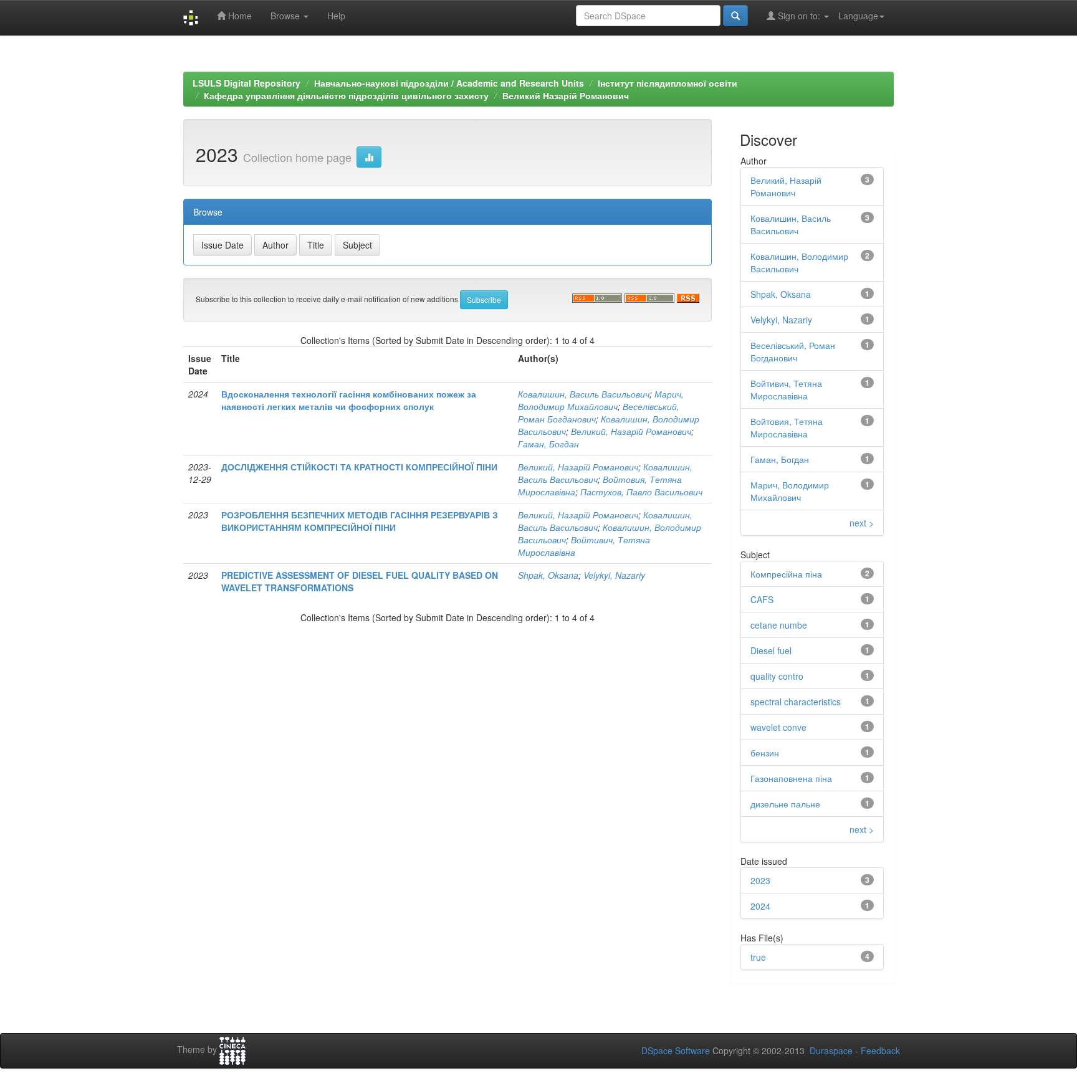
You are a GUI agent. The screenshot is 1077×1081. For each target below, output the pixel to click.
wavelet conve (778, 727)
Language (858, 15)
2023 (760, 880)
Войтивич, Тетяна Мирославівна (786, 389)
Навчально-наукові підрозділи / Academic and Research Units (449, 83)
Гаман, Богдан (548, 443)
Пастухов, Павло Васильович (641, 491)
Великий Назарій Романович (565, 95)
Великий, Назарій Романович (631, 431)
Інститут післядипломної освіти (667, 83)
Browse (286, 15)
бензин (764, 752)
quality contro (776, 676)
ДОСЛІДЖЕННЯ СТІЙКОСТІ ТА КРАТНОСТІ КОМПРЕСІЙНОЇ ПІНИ (359, 466)
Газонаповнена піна (791, 778)
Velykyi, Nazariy (614, 575)
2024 (760, 906)
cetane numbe (778, 625)
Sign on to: (799, 15)
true (758, 957)
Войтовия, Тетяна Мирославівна (786, 427)
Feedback (880, 1050)
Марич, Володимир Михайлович (601, 400)
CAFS (761, 599)
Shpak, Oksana (548, 575)
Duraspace (831, 1050)
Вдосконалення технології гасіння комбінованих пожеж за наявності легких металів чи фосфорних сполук (348, 400)
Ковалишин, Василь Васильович (583, 394)
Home (239, 15)
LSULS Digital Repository (246, 83)
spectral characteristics (795, 701)
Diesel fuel (771, 650)
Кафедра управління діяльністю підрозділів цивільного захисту (346, 95)
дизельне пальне (785, 804)
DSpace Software (675, 1050)
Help (336, 15)
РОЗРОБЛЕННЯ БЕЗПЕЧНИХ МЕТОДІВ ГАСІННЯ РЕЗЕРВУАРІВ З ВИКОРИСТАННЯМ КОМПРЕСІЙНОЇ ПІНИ (359, 520)
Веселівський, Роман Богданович (792, 351)
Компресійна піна (786, 574)
